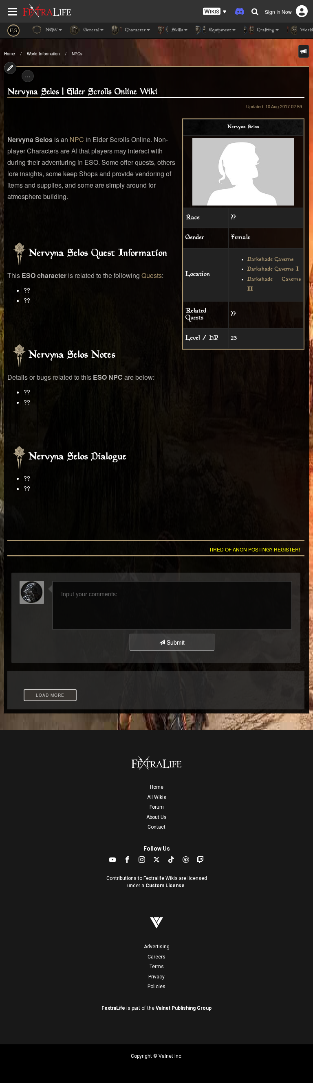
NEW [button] (51, 30)
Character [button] (134, 30)
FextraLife (113, 1008)
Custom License (165, 885)
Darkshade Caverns (270, 259)
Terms (157, 966)
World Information (43, 54)
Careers (156, 957)
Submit (175, 642)
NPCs (77, 54)
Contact (156, 827)
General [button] (90, 30)
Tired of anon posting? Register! (254, 549)
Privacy (156, 977)
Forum (157, 807)
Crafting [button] (265, 30)
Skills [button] (176, 30)
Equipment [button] (219, 30)
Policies (156, 986)
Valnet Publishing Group (184, 1008)
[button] (214, 11)
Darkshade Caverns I (273, 269)
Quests (151, 275)
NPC (77, 139)
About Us (156, 817)
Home (9, 54)
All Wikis (156, 797)
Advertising (157, 947)
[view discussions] (303, 51)
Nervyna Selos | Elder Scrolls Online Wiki (82, 92)
